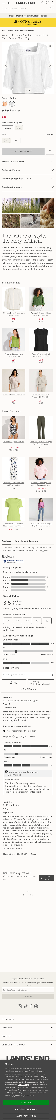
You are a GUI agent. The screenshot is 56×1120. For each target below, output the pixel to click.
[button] (8, 620)
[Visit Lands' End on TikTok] (25, 1007)
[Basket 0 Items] (52, 2)
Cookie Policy (23, 1085)
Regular (7, 127)
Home (4, 30)
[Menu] (3, 3)
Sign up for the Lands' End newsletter (28, 978)
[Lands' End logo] (28, 1058)
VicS (5, 704)
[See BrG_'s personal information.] (11, 809)
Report (32, 736)
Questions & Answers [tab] (26, 541)
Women (11, 30)
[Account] (42, 3)
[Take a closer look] (50, 46)
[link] (17, 602)
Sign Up (28, 996)
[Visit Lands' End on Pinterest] (35, 1007)
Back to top (28, 895)
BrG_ (5, 808)
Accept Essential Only (26, 1109)
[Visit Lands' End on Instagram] (20, 1007)
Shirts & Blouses (21, 30)
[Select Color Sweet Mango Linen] (5, 104)
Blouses (31, 30)
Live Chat (48, 877)
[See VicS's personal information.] (9, 704)
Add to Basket (23, 151)
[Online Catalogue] (8, 3)
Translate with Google (12, 848)
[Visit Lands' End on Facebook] (30, 1007)
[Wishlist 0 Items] (47, 2)
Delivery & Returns (11, 170)
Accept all (26, 1102)
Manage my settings (26, 1116)
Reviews (6, 541)
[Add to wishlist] (50, 151)
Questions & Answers (12, 187)
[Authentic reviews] (13, 561)
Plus (19, 128)
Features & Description (13, 161)
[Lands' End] (25, 3)
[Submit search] (50, 8)
